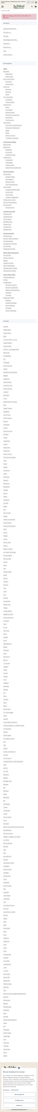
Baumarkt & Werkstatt (11, 287)
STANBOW (6, 362)
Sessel (7, 133)
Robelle (5, 536)
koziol (5, 931)
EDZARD (5, 846)
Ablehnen (19, 1105)
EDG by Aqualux (7, 843)
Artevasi (5, 755)
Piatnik (5, 464)
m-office (5, 971)
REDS (4, 529)
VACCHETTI (6, 657)
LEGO (4, 944)
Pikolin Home (7, 709)
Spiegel (5, 260)
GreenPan (6, 892)
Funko (5, 879)
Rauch (5, 706)
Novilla (5, 496)
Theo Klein (6, 1042)
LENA (4, 951)
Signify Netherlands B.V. (10, 1020)
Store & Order (7, 558)
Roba (4, 1013)
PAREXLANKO (7, 330)
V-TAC (5, 398)
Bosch (5, 794)
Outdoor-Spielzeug (10, 310)
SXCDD (5, 369)
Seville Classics (7, 343)
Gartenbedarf (7, 174)
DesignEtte (6, 411)
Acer (4, 594)
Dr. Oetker (6, 840)
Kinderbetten (9, 160)
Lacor (5, 935)
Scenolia (5, 699)
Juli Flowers (6, 470)
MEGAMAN (6, 487)
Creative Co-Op (7, 385)
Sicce (5, 696)
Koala (4, 925)
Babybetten (8, 150)
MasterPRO (6, 980)
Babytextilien (7, 144)
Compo (5, 807)
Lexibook (5, 957)
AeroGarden (6, 601)
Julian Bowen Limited (9, 912)
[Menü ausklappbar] (2, 7)
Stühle (7, 94)
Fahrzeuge (8, 308)
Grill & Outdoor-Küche (9, 200)
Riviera (5, 532)
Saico (5, 702)
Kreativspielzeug (10, 305)
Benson (5, 660)
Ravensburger (7, 1007)
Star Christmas (7, 366)
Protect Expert (7, 523)
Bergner (5, 778)
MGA (4, 990)
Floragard (6, 872)
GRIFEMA (5, 434)
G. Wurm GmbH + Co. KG (10, 339)
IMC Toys (5, 908)
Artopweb (6, 621)
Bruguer (5, 637)
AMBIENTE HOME (8, 614)
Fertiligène (6, 866)
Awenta (5, 673)
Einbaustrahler (7, 214)
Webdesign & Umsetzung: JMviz (19, 1109)
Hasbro (5, 444)
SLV (4, 693)
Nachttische (8, 117)
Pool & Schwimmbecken (10, 202)
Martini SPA (6, 977)
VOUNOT (5, 581)
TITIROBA (6, 1046)
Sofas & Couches (10, 135)
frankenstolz (6, 876)
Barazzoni (6, 774)
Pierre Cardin (7, 513)
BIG (4, 787)
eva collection (7, 856)
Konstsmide (6, 928)
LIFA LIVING (6, 961)
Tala (4, 568)
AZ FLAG (5, 771)
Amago (5, 608)
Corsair (5, 814)
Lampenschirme (7, 216)
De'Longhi (6, 823)
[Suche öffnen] (32, 7)
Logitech (5, 480)
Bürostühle (8, 81)
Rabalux (5, 1003)
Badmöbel (6, 71)
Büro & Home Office (8, 79)
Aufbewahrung (7, 236)
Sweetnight (6, 1036)
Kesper (5, 918)
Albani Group (7, 604)
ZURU (5, 591)
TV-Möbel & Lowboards (11, 138)
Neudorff (5, 997)
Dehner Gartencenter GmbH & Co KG (13, 827)
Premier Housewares (9, 519)
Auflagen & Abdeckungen (12, 189)
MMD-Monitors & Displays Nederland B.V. (14, 993)
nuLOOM (5, 503)
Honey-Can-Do (7, 454)
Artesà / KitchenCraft (9, 751)
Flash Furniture (7, 869)
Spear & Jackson (8, 549)
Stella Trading (7, 1033)
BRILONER (6, 797)
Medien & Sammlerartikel (12, 290)
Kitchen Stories (7, 388)
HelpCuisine (6, 447)
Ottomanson (6, 1000)
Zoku (4, 588)
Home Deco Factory (8, 905)
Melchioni (6, 987)
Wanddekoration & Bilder (10, 268)
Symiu (5, 565)
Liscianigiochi (7, 964)
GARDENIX (6, 882)
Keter (4, 921)
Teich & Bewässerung (11, 184)
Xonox (5, 634)
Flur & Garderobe (8, 97)
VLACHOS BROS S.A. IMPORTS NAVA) (13, 725)
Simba (5, 1023)
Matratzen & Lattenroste (12, 115)
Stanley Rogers (7, 555)
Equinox (5, 421)
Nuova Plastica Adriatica (10, 722)
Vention (5, 578)
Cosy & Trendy (7, 817)
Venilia (5, 575)
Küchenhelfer (7, 246)
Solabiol (5, 689)
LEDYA (5, 473)
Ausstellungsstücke (8, 277)
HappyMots (6, 441)
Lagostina (6, 938)
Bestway (5, 784)
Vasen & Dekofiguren (9, 265)
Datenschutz (14, 1090)
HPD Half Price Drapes (9, 457)
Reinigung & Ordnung (9, 249)
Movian (5, 493)
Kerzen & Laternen (8, 258)
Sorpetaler (6, 1029)
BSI (4, 800)
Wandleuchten (7, 229)
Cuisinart (5, 392)
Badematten (8, 74)
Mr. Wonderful (7, 729)
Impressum (6, 1090)
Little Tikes (6, 477)
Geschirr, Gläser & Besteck (10, 238)
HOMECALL (6, 451)
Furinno (5, 428)
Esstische (8, 92)
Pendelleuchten (7, 222)
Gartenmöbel (7, 187)
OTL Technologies (8, 712)
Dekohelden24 (7, 830)
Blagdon (5, 375)
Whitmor (5, 585)
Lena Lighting (7, 954)
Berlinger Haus (7, 781)
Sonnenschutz (7, 205)
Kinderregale (9, 162)
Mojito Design (7, 735)
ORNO (5, 715)
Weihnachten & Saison (9, 271)
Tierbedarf (8, 292)
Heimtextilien (7, 255)
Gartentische (9, 195)
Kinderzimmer (7, 157)
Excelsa (5, 859)
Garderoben (8, 99)
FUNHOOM (6, 424)
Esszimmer (6, 87)
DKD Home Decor (8, 833)
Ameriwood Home (8, 617)
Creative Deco (7, 346)
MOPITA (5, 732)
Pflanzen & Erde (9, 182)
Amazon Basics (7, 611)
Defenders (6, 395)
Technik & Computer (11, 285)
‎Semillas (5, 1016)
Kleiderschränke (9, 112)
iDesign (5, 467)
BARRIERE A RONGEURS (10, 372)
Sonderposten (7, 282)
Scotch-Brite (7, 542)
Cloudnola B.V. (7, 333)
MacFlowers (6, 974)
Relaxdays (6, 1010)
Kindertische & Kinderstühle (13, 167)
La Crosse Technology (9, 552)
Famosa (5, 598)
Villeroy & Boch (7, 382)
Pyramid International (9, 526)
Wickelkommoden (10, 155)
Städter (5, 676)
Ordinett (5, 719)
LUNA (5, 967)
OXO (4, 509)
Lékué (5, 948)
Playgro (5, 516)
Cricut (5, 820)
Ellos (4, 853)
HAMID (5, 437)
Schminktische (9, 120)
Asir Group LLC (7, 758)
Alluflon (5, 748)
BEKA (4, 336)
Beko (4, 405)
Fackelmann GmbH (8, 863)
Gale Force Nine (7, 431)
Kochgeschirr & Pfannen (10, 243)
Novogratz (6, 500)
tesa (4, 1039)
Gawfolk (5, 326)
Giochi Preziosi (7, 886)
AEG (4, 742)
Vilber (4, 653)
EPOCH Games (7, 418)
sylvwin (5, 562)
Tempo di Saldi (7, 572)
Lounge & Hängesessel (11, 197)
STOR (5, 679)
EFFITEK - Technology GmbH (11, 349)
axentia (5, 768)
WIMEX (5, 1056)
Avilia (4, 765)
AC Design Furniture (8, 738)
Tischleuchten (7, 227)
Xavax (5, 640)
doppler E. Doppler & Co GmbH (11, 836)
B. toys (5, 627)
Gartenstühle (9, 192)
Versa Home (6, 1049)
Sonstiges (8, 295)
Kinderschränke (9, 165)
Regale (7, 130)
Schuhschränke (9, 102)
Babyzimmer (6, 147)
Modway (5, 490)
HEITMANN (6, 899)
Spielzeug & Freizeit (8, 298)
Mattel (5, 506)
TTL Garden (6, 663)
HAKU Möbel (6, 895)
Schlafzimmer (7, 105)
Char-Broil (6, 630)
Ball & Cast (6, 352)
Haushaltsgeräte (8, 241)
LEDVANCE (6, 941)
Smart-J (5, 545)
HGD (4, 902)
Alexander (6, 686)
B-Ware (5, 280)
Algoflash (6, 683)
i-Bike (5, 460)
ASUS (5, 624)
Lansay (5, 539)
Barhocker (8, 89)
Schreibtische (9, 84)
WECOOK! (6, 650)
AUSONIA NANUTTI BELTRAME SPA (13, 761)
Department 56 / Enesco (10, 402)
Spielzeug (8, 300)
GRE (4, 889)
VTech (5, 1052)
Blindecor (6, 791)
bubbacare (6, 379)
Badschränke (9, 76)
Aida (4, 745)
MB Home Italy (7, 984)
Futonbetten (8, 110)
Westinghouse (7, 644)
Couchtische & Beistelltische (13, 125)
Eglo (4, 850)
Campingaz (6, 804)
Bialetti (5, 647)
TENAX (5, 670)
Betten (7, 107)
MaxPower (6, 483)
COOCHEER (6, 810)
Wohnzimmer (7, 122)
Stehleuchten (7, 224)
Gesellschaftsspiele (11, 303)
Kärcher (5, 915)
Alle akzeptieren (19, 1094)
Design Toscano (7, 408)
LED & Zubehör (7, 219)
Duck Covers (6, 415)
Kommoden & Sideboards (12, 128)
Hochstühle (8, 152)
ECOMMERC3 (7, 356)
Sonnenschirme (9, 207)
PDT (4, 359)
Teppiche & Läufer (8, 263)
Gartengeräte (9, 179)
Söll (4, 1026)
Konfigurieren (19, 1100)
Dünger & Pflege (10, 177)
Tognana (5, 666)
